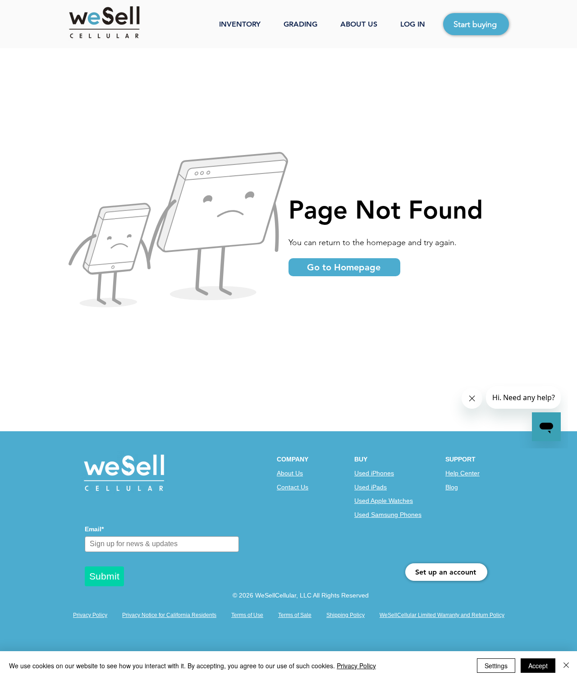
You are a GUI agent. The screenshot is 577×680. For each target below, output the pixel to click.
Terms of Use (247, 615)
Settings (496, 665)
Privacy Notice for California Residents (169, 615)
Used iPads (370, 487)
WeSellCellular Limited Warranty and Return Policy (442, 615)
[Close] (566, 665)
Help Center (462, 473)
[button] (247, 24)
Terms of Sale (294, 615)
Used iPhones (374, 473)
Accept (538, 665)
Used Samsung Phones (387, 514)
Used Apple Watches (383, 500)
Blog (451, 487)
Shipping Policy (345, 615)
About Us (290, 473)
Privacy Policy (90, 615)
